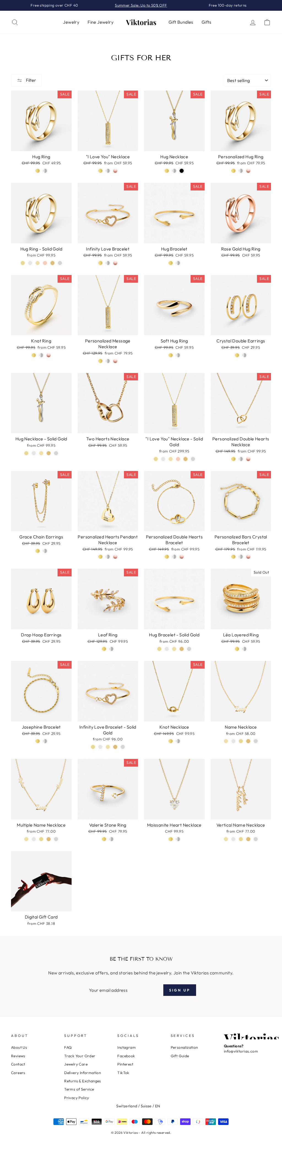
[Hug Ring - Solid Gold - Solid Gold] (52, 263)
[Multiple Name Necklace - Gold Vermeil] (41, 839)
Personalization (184, 1047)
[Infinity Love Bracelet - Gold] (100, 263)
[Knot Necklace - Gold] (170, 741)
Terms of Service (79, 1089)
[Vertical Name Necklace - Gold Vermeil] (240, 839)
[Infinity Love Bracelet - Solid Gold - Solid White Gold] (122, 747)
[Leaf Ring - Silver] (111, 649)
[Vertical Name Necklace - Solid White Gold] (255, 839)
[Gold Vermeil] (155, 459)
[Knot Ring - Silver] (41, 355)
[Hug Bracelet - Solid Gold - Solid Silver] (166, 649)
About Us (19, 1047)
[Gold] (100, 170)
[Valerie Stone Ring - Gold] (104, 839)
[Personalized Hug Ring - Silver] (240, 170)
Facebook (126, 1055)
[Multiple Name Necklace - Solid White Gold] (56, 839)
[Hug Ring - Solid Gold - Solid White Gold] (60, 263)
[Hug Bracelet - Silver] (178, 263)
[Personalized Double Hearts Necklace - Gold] (233, 459)
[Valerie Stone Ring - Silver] (111, 839)
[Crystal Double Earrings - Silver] (244, 355)
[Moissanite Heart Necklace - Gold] (170, 839)
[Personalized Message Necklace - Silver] (107, 361)
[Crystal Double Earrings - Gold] (237, 355)
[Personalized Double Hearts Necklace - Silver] (240, 459)
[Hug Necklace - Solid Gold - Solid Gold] (48, 453)
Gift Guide (180, 1055)
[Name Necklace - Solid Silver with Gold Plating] (226, 741)
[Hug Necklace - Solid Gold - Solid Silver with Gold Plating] (41, 453)
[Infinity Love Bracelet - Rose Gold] (115, 263)
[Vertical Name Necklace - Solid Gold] (248, 839)
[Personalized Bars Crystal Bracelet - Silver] (240, 556)
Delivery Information (82, 1072)
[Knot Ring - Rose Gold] (48, 355)
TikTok (123, 1072)
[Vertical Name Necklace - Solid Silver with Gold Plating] (226, 839)
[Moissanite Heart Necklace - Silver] (178, 839)
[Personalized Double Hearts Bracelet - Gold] (166, 556)
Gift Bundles (181, 22)
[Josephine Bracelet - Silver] (45, 741)
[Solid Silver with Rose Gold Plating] (178, 459)
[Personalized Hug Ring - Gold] (233, 170)
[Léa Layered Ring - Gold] (237, 649)
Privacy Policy (76, 1097)
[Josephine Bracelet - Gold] (37, 741)
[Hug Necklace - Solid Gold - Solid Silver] (33, 453)
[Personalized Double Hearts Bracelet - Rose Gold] (181, 556)
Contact (18, 1064)
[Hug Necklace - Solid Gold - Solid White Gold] (56, 453)
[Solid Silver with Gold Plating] (170, 459)
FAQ (68, 1047)
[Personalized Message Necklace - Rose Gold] (115, 361)
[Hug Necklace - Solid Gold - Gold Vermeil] (26, 453)
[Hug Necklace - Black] (181, 170)
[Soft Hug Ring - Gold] (170, 355)
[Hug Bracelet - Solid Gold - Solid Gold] (181, 649)
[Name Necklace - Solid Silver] (233, 741)
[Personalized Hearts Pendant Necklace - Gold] (100, 556)
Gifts (207, 22)
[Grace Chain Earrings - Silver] (45, 551)
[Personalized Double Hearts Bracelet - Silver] (174, 556)
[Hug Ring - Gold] (37, 170)
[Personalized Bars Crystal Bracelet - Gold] (233, 556)
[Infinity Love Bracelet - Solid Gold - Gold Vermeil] (93, 747)
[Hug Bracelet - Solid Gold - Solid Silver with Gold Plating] (174, 649)
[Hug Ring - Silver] (45, 170)
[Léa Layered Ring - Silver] (244, 649)
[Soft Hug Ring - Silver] (178, 355)
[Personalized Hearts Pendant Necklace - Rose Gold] (115, 556)
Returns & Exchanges (82, 1080)
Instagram (126, 1047)
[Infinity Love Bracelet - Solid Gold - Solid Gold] (115, 747)
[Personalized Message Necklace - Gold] (100, 361)
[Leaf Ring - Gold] (104, 649)
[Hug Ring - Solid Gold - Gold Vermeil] (22, 263)
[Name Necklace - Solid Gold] (248, 741)
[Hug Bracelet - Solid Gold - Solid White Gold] (189, 649)
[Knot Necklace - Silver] (178, 741)
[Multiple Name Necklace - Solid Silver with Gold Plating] (26, 839)
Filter (30, 80)
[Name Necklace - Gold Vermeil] (240, 741)
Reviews (18, 1055)
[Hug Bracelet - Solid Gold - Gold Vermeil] (159, 649)
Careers (18, 1072)
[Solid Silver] (163, 459)
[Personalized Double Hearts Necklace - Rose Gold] (248, 459)
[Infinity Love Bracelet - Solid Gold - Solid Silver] (100, 747)
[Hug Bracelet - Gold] (170, 263)
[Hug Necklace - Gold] (166, 170)
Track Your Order (79, 1055)
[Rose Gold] (115, 170)
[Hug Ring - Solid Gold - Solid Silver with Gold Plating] (37, 263)
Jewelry (71, 22)
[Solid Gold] (185, 459)
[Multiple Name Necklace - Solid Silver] (33, 839)
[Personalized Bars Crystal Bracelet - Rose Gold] (248, 556)
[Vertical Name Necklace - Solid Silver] (233, 839)
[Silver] (107, 170)
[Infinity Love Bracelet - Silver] (107, 263)
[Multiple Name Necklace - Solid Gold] (48, 839)
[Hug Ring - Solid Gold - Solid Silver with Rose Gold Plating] (45, 263)
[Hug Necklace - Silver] (174, 170)
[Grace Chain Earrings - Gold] (37, 551)
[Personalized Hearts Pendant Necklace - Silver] (107, 556)
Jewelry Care (76, 1064)
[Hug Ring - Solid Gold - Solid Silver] (30, 263)
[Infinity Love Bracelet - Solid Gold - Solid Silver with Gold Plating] (107, 747)
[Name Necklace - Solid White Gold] (255, 741)
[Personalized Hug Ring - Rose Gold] (248, 170)
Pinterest (125, 1064)
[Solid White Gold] (193, 459)
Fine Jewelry (100, 22)
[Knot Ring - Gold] (33, 355)
